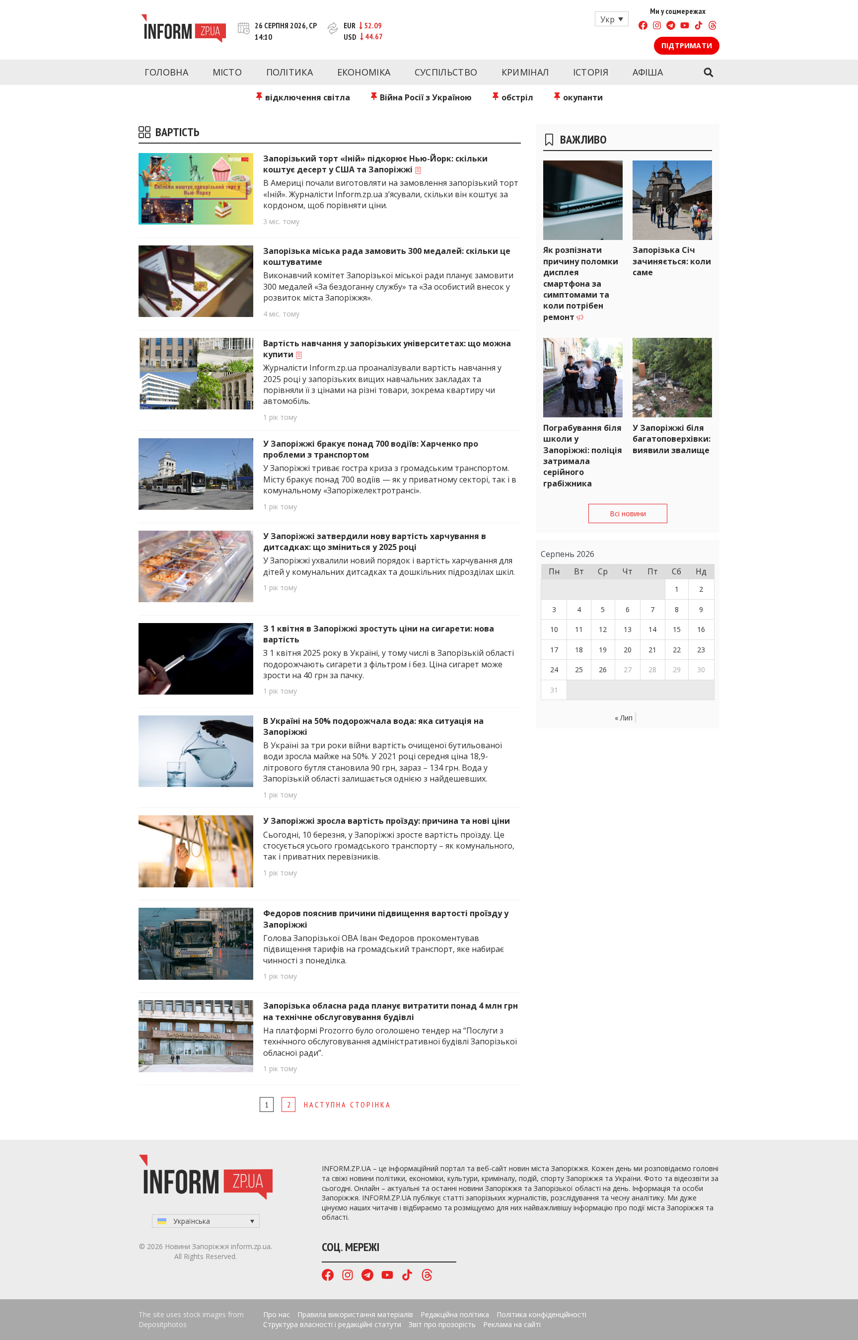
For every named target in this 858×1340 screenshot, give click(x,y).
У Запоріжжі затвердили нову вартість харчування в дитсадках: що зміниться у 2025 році (374, 541)
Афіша (648, 72)
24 (554, 669)
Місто (227, 72)
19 (603, 649)
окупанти (582, 97)
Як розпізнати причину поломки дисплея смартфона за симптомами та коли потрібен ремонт (580, 283)
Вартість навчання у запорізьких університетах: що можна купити (387, 349)
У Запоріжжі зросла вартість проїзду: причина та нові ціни (387, 820)
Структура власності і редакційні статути (332, 1324)
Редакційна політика (455, 1314)
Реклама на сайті (512, 1324)
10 (554, 629)
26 (603, 669)
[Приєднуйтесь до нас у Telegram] (670, 26)
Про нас (276, 1314)
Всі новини (628, 513)
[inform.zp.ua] (183, 30)
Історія (590, 72)
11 (579, 629)
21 (652, 649)
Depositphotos (163, 1324)
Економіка (364, 72)
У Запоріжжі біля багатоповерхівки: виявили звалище (672, 439)
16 (701, 629)
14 (652, 629)
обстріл (516, 97)
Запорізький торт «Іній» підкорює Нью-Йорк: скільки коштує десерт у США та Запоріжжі (375, 164)
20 (628, 649)
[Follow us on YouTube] (684, 26)
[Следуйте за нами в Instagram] (656, 26)
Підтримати (686, 45)
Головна (166, 72)
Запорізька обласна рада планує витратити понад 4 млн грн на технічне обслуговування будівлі (390, 1011)
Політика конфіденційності (541, 1314)
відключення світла (306, 97)
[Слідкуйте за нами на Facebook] (643, 26)
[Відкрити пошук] (708, 73)
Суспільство (446, 72)
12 (603, 629)
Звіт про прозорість (442, 1324)
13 (628, 629)
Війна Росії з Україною (425, 97)
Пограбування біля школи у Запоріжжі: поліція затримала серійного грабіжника (582, 455)
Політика (289, 72)
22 (677, 649)
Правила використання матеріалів (355, 1314)
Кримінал (525, 72)
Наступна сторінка (347, 1104)
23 (701, 649)
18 (579, 649)
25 (579, 669)
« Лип (624, 717)
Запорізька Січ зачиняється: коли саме (672, 261)
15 (677, 629)
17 (554, 649)
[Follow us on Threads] (712, 26)
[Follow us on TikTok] (698, 26)
